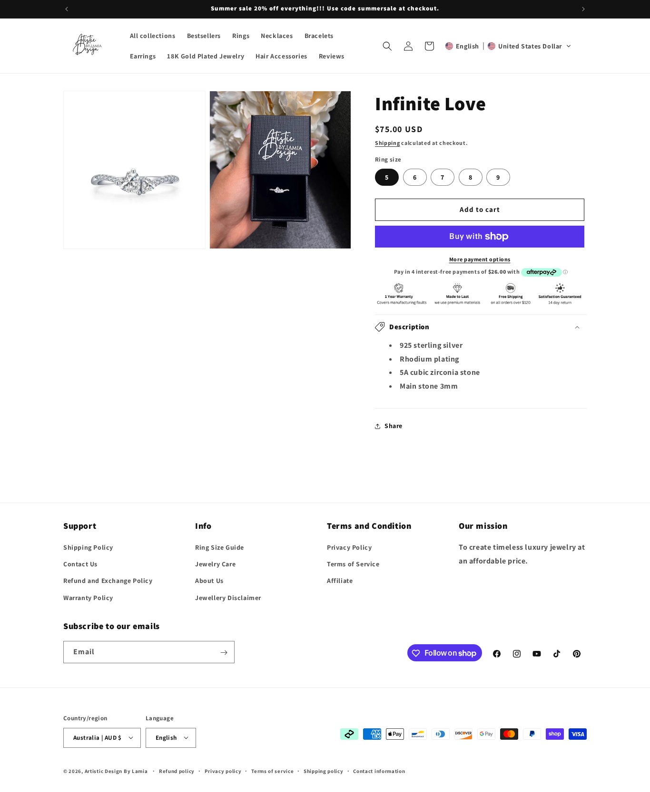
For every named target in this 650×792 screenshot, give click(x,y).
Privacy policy (223, 770)
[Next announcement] (583, 9)
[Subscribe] (223, 652)
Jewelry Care (215, 564)
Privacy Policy (349, 547)
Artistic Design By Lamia (116, 770)
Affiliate (340, 581)
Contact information (379, 770)
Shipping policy (324, 770)
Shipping (387, 142)
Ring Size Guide (219, 547)
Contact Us (80, 564)
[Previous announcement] (66, 9)
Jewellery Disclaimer (228, 597)
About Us (209, 581)
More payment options (480, 259)
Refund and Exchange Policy (108, 581)
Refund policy (177, 770)
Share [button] (393, 425)
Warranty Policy (88, 597)
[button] (387, 46)
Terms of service (272, 770)
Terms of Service (353, 564)
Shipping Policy (88, 547)
